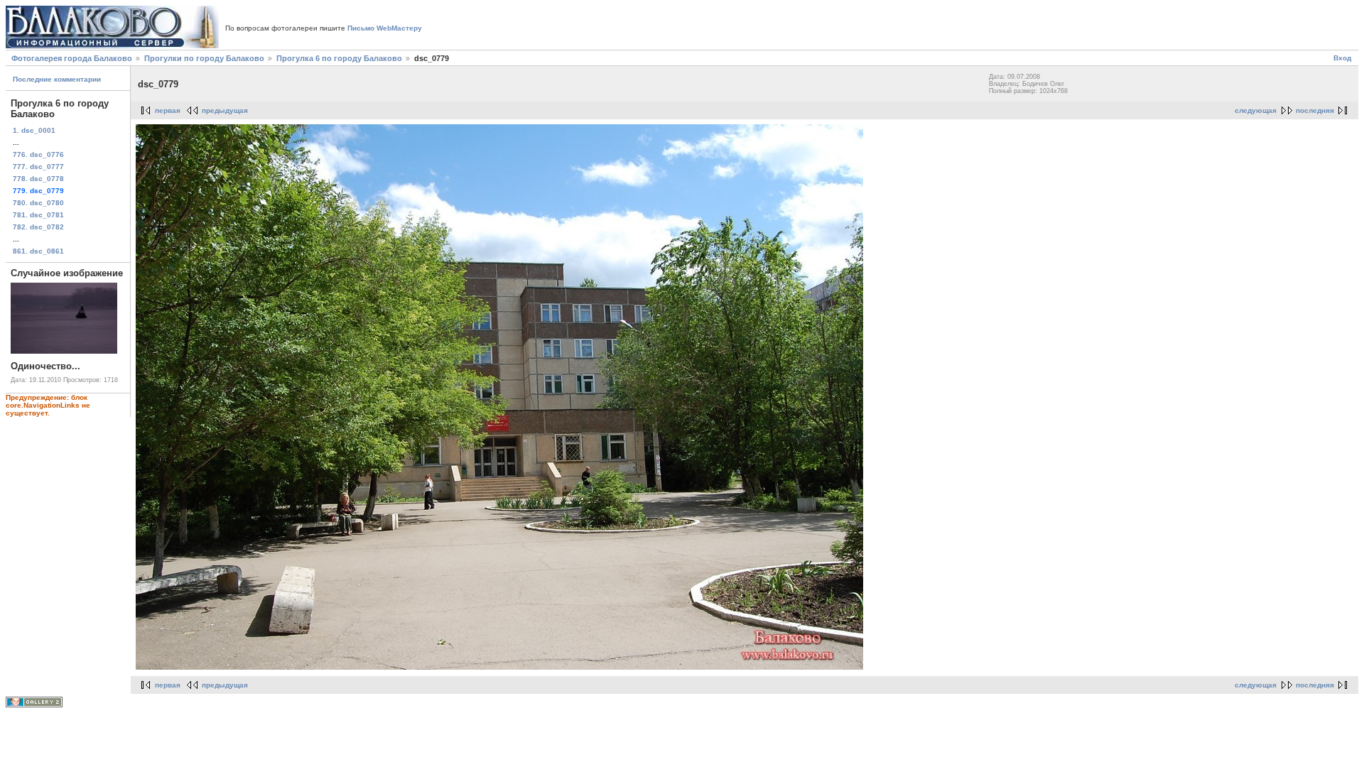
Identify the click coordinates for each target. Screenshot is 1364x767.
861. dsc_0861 (38, 251)
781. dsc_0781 (38, 215)
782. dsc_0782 (38, 227)
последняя (1315, 110)
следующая (1256, 110)
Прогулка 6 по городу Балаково (339, 58)
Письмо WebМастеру (384, 28)
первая (167, 110)
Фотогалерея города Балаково (71, 58)
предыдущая (225, 110)
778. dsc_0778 (38, 179)
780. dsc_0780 (38, 203)
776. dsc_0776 (38, 154)
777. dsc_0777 (38, 166)
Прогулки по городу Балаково (204, 58)
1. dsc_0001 (34, 130)
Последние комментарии (57, 79)
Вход (1342, 58)
